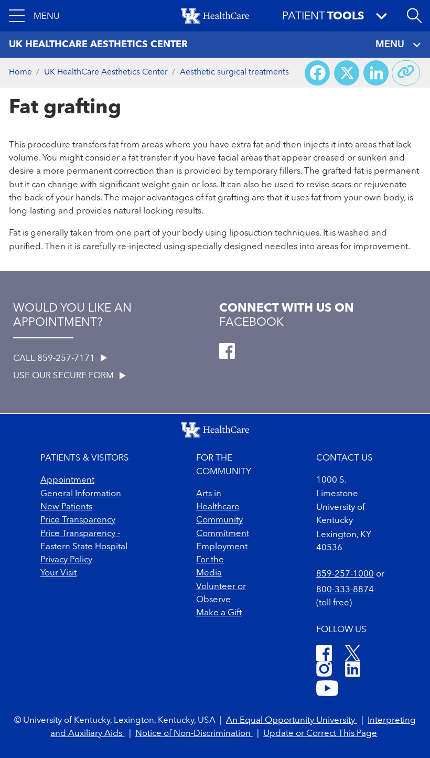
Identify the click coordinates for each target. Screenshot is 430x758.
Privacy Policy (66, 560)
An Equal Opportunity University (291, 720)
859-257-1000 (345, 574)
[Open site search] (414, 15)
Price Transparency (77, 520)
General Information (80, 493)
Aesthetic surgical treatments (234, 72)
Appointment (67, 480)
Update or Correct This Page (320, 733)
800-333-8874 (345, 589)
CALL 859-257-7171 (55, 358)
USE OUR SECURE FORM (64, 375)
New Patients (66, 507)
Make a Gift (219, 612)
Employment (222, 546)
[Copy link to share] (406, 73)
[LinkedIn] (352, 670)
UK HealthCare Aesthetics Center (106, 72)
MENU (389, 44)
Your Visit (58, 573)
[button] (34, 15)
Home (20, 72)
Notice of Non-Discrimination (194, 733)
